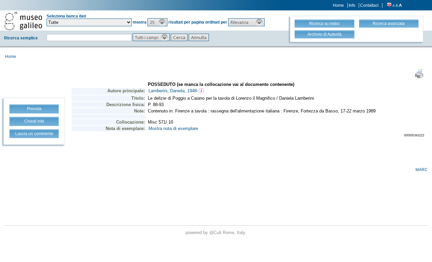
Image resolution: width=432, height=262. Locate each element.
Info (352, 5)
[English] (389, 5)
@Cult (216, 232)
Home (338, 5)
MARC (421, 169)
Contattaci (369, 5)
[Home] (23, 20)
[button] (157, 22)
